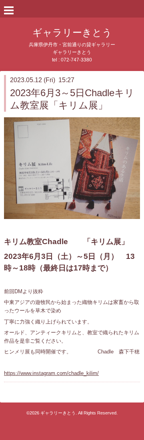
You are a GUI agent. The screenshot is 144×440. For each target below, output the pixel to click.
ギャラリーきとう (72, 32)
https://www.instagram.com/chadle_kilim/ (51, 373)
